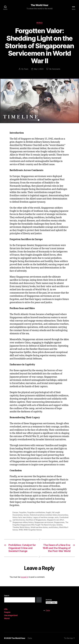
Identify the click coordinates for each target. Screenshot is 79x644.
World (39, 23)
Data (48, 610)
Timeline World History (21, 527)
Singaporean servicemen (43, 522)
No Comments (54, 69)
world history (53, 527)
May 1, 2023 (38, 69)
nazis (57, 517)
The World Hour (39, 5)
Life (5, 609)
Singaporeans (59, 522)
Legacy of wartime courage (43, 517)
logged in (24, 577)
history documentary (60, 515)
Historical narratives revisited (41, 515)
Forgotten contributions (36, 512)
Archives (49, 600)
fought (48, 512)
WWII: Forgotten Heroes (33, 530)
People (7, 612)
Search (6, 596)
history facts (17, 517)
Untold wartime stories (39, 527)
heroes (26, 515)
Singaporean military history (23, 522)
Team (26, 69)
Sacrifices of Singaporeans (36, 520)
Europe (15, 512)
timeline (59, 525)
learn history (27, 517)
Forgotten (22, 512)
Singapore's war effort (55, 520)
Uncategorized (10, 615)
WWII (21, 530)
